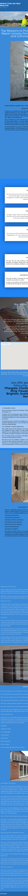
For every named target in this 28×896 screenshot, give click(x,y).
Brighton (12, 393)
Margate (11, 388)
